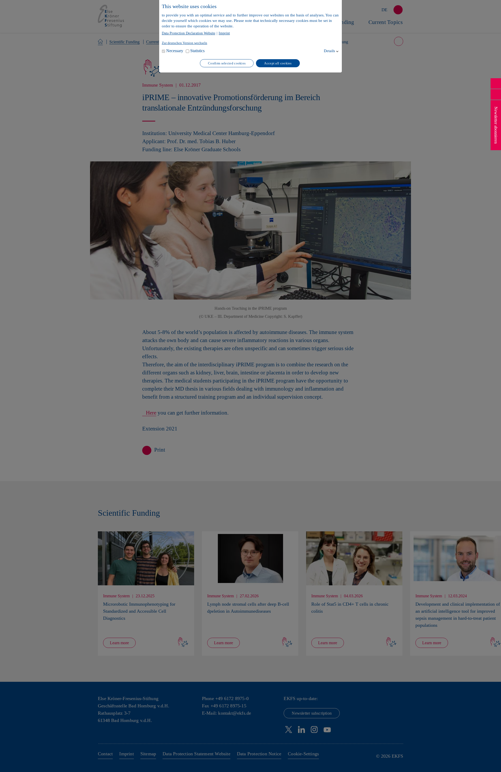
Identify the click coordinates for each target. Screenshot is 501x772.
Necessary (174, 50)
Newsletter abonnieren (496, 125)
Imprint (224, 33)
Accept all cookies (277, 63)
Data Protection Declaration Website (188, 33)
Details (329, 51)
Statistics (197, 50)
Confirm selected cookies (227, 63)
